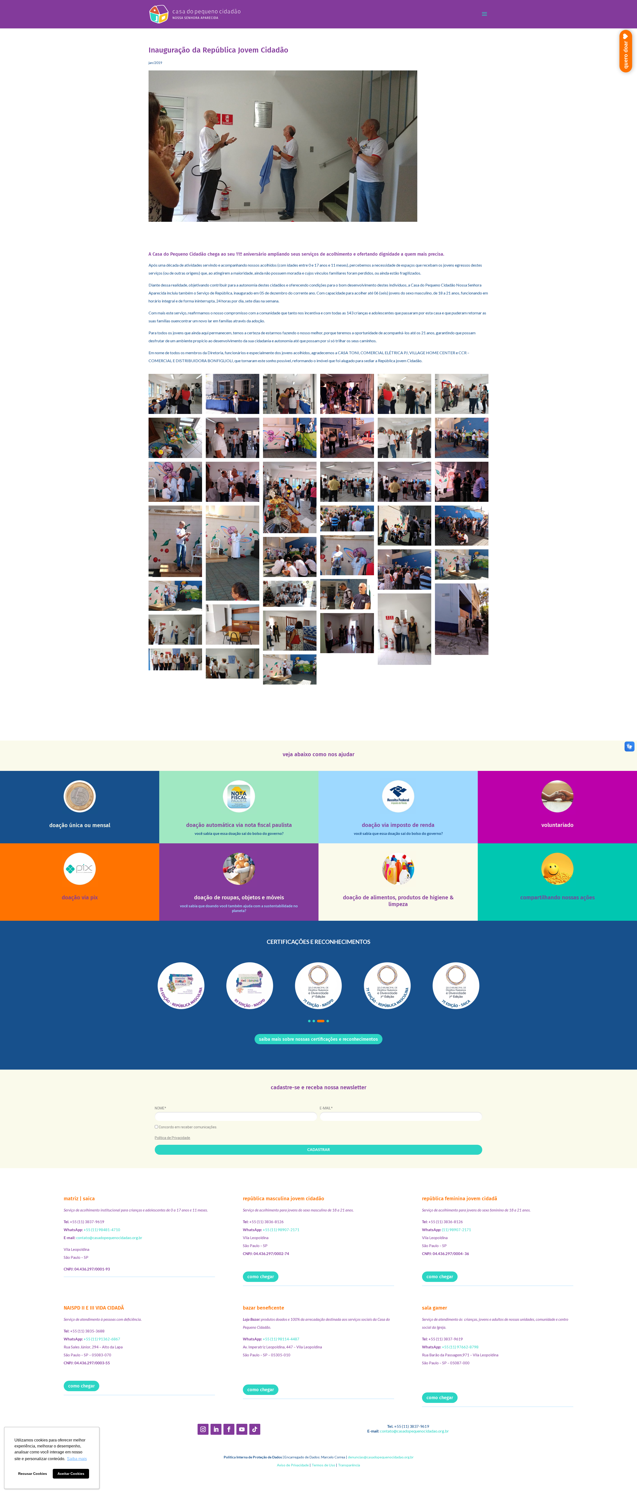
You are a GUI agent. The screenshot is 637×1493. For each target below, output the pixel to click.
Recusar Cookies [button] (32, 1474)
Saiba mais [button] (77, 1459)
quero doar (625, 55)
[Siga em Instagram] (203, 1429)
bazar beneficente (263, 1308)
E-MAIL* (326, 1108)
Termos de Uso (323, 1465)
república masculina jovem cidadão (283, 1199)
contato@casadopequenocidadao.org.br (109, 1237)
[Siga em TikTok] (254, 1429)
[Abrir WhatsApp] (624, 1480)
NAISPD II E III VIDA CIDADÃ (94, 1308)
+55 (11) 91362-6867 (102, 1339)
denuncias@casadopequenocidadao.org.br (381, 1457)
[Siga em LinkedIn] (216, 1429)
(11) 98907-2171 (456, 1229)
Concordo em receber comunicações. (187, 1127)
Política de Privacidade (172, 1138)
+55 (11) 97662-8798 (460, 1347)
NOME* (160, 1108)
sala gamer (434, 1308)
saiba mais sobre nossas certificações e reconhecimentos (318, 1039)
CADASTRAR (318, 1149)
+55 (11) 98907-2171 (281, 1229)
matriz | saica (79, 1199)
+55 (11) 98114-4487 (281, 1339)
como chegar (260, 1276)
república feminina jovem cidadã (459, 1199)
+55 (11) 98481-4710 (102, 1229)
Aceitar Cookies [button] (70, 1474)
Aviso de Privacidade (293, 1465)
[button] (309, 1021)
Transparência (349, 1465)
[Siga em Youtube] (241, 1429)
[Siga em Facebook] (228, 1429)
